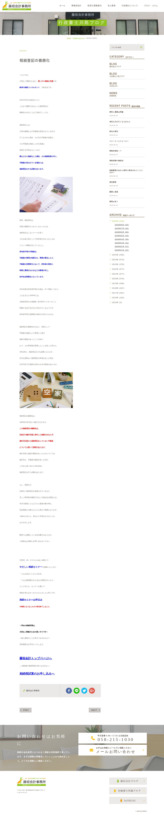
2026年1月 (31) (122, 250)
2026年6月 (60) (122, 232)
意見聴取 (112, 182)
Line (77, 691)
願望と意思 (113, 192)
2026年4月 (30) (122, 239)
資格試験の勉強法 (116, 160)
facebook (69, 691)
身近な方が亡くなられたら (120, 122)
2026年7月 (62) (122, 228)
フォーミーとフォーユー (119, 141)
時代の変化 (113, 131)
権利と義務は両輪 (116, 112)
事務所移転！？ (115, 151)
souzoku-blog (29, 45)
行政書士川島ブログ (79, 38)
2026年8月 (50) (122, 225)
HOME (69, 38)
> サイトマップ (22, 792)
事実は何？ (113, 201)
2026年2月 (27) (122, 246)
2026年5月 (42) (122, 236)
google (92, 691)
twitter (84, 691)
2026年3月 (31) (122, 243)
